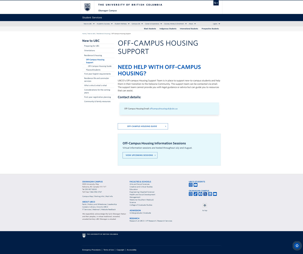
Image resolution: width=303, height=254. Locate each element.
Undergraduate (136, 213)
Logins (215, 24)
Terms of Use (108, 250)
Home (84, 33)
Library (93, 207)
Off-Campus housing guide (142, 126)
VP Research (151, 221)
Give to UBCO (102, 207)
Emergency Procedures (91, 250)
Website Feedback (108, 209)
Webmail (96, 209)
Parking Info (99, 196)
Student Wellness (121, 24)
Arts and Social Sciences (139, 184)
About (191, 24)
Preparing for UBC (91, 46)
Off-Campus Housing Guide (99, 66)
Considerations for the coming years (97, 91)
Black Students (150, 29)
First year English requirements (97, 74)
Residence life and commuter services (96, 79)
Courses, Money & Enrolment (174, 24)
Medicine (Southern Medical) (142, 200)
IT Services (86, 209)
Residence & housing (103, 33)
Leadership (112, 204)
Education (134, 189)
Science (133, 202)
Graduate (147, 213)
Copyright (120, 250)
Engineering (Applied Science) (142, 192)
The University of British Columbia (87, 7)
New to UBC (88, 24)
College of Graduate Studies (141, 205)
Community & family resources (97, 101)
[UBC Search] (216, 2)
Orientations (89, 50)
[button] (111, 50)
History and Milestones (97, 204)
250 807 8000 (91, 189)
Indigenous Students (168, 29)
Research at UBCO (137, 221)
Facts (84, 204)
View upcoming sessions (139, 155)
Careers (85, 207)
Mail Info (109, 196)
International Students (189, 29)
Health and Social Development (142, 195)
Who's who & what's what (95, 85)
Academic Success (103, 24)
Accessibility (131, 250)
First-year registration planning (97, 97)
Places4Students (93, 70)
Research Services (164, 221)
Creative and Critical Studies (141, 187)
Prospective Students (210, 29)
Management (135, 197)
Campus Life (136, 24)
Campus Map (87, 196)
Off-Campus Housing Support (95, 61)
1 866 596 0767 (95, 192)
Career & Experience (152, 24)
